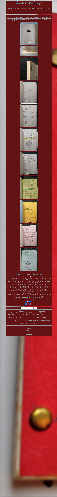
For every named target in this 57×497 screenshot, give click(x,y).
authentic (9, 320)
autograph (20, 314)
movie (11, 317)
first (46, 312)
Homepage (29, 328)
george (30, 312)
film (22, 323)
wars (12, 312)
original (41, 311)
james (27, 323)
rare (41, 314)
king (34, 317)
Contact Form (29, 330)
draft (30, 320)
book (27, 314)
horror (15, 320)
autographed (33, 323)
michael (25, 320)
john (37, 314)
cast (49, 315)
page (26, 312)
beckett (18, 317)
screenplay (39, 320)
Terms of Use (29, 334)
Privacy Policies (29, 332)
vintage (48, 320)
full (37, 317)
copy (48, 317)
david (16, 312)
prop (31, 317)
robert (46, 314)
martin (33, 314)
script (21, 311)
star (24, 317)
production (34, 312)
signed (43, 317)
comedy (21, 320)
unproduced (11, 314)
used (27, 317)
